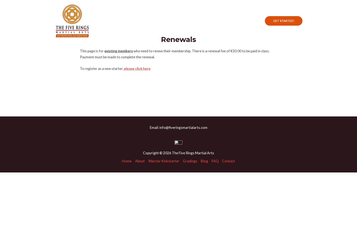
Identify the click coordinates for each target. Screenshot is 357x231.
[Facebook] (112, 21)
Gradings (202, 21)
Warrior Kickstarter (172, 21)
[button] (283, 21)
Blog (219, 21)
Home (128, 21)
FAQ (233, 21)
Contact (250, 21)
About (145, 21)
